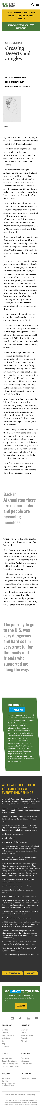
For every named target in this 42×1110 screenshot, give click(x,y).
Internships (25, 1061)
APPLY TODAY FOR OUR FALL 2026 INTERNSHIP (21, 26)
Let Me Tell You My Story (10, 1064)
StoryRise (5, 1081)
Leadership (5, 1032)
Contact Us (5, 1046)
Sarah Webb (21, 78)
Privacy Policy (31, 1095)
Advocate (24, 1041)
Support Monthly (12, 973)
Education (25, 1053)
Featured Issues (26, 1064)
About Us (5, 1030)
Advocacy (6, 1073)
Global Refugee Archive (9, 1061)
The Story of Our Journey (10, 1066)
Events (4, 1041)
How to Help (26, 1025)
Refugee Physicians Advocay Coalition (8, 1085)
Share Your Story (27, 1035)
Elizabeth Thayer (22, 86)
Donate (23, 1032)
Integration (26, 1073)
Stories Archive (7, 1058)
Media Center (6, 1038)
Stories (5, 1053)
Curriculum (25, 1058)
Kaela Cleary (18, 82)
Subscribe (24, 1038)
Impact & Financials (8, 1035)
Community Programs (28, 1078)
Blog (3, 1044)
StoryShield (6, 1078)
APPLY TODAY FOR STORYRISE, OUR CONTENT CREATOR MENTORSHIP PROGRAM (21, 15)
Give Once (31, 973)
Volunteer (24, 1030)
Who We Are (7, 1025)
